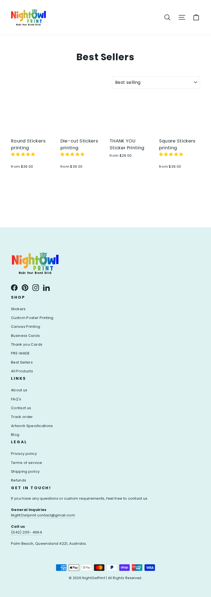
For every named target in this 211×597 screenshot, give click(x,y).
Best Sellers (22, 362)
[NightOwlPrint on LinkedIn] (46, 287)
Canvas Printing (25, 326)
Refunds (18, 480)
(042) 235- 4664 (26, 532)
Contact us (21, 408)
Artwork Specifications (32, 425)
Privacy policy (24, 453)
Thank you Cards (26, 344)
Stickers (18, 309)
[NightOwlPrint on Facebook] (14, 287)
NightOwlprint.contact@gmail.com (43, 515)
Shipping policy (25, 471)
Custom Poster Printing (32, 317)
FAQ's (16, 399)
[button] (23, 154)
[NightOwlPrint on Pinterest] (25, 287)
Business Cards (25, 335)
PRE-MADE (20, 353)
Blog (15, 434)
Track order (22, 416)
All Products (22, 371)
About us (19, 390)
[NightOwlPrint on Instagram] (35, 287)
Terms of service (26, 462)
